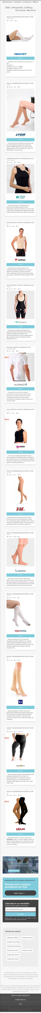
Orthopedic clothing (12, 937)
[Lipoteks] (20, 446)
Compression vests (12, 950)
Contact (20, 58)
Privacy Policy (20, 918)
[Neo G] (20, 701)
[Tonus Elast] (20, 197)
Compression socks (27, 937)
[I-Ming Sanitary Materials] (20, 508)
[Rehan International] (20, 631)
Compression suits (27, 950)
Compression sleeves (13, 954)
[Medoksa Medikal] (20, 134)
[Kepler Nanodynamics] (20, 829)
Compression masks (13, 959)
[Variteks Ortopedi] (20, 259)
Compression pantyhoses (14, 946)
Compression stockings (13, 942)
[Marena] (20, 321)
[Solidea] (20, 765)
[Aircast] (20, 53)
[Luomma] (20, 570)
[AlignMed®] (20, 384)
